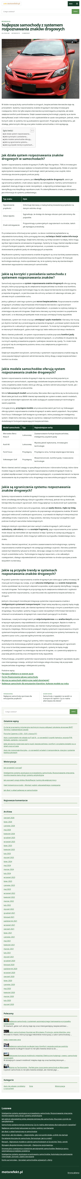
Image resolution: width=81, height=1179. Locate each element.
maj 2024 (7, 865)
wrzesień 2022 (9, 893)
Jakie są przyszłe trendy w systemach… (18, 145)
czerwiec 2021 (9, 937)
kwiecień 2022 (9, 897)
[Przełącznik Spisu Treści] (31, 130)
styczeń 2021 (9, 957)
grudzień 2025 (9, 837)
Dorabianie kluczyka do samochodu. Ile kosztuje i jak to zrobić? (27, 1138)
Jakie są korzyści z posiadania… (16, 136)
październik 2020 (10, 969)
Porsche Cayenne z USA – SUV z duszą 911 (20, 733)
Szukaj (76, 11)
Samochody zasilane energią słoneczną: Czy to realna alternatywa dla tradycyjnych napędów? (39, 1125)
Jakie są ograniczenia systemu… (16, 142)
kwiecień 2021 (9, 945)
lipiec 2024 (8, 861)
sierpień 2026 (9, 818)
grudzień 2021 (9, 913)
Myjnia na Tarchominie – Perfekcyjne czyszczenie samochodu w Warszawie (39, 1067)
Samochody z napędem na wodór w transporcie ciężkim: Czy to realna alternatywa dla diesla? (57, 697)
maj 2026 (7, 830)
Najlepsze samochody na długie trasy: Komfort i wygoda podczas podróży (38, 1046)
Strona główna (73, 1173)
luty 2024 (7, 873)
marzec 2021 (9, 949)
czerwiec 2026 (9, 826)
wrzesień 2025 (9, 841)
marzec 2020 (9, 996)
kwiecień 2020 (9, 992)
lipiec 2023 (8, 881)
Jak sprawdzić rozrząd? (13, 768)
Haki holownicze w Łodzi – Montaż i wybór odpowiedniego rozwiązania (32, 785)
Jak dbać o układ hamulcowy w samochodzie (19, 1131)
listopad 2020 (9, 964)
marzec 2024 (9, 869)
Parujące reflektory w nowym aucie (17, 673)
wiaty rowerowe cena (12, 1039)
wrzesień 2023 (9, 877)
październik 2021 (10, 921)
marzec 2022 (9, 901)
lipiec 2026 (8, 822)
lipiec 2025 (8, 845)
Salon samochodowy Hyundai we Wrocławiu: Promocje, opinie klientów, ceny (39, 1032)
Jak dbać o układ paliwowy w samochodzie (20, 790)
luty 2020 (7, 1000)
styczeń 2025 (9, 857)
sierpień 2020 (9, 976)
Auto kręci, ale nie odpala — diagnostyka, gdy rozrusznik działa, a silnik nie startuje (35, 1135)
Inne (31, 1086)
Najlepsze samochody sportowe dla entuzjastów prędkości (17, 696)
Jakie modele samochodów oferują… (18, 139)
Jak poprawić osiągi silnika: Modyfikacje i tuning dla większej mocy (30, 780)
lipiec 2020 (8, 980)
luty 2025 (7, 853)
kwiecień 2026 (9, 834)
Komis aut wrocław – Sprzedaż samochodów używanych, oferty (27, 1160)
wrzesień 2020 (9, 972)
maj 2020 (7, 988)
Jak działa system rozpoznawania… (17, 134)
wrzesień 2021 (9, 925)
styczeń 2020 (9, 1004)
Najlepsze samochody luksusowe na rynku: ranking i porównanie (28, 1128)
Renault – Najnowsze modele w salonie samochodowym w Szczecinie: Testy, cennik (35, 1142)
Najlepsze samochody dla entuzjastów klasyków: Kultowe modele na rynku (35, 683)
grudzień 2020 (9, 961)
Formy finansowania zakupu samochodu (20, 677)
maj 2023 (7, 889)
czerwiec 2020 (9, 984)
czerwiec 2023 (9, 885)
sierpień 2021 (9, 929)
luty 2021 (7, 953)
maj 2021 (7, 941)
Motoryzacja (6, 21)
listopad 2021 (9, 917)
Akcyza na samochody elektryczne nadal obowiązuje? (25, 680)
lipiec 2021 (8, 933)
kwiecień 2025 (9, 849)
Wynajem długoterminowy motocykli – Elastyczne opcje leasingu (27, 1145)
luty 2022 (7, 905)
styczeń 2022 (9, 909)
